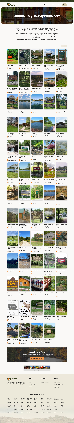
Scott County (35, 273)
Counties (52, 4)
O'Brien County (35, 114)
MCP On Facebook (45, 382)
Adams (15, 398)
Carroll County (35, 295)
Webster (28, 412)
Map (63, 46)
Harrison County (23, 343)
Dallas (48, 401)
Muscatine (49, 408)
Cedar (48, 399)
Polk (35, 409)
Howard (62, 403)
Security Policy (46, 420)
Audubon (35, 398)
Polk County (35, 159)
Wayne (22, 412)
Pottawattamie (43, 409)
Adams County (11, 68)
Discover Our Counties (58, 384)
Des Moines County (48, 69)
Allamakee (23, 398)
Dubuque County (60, 206)
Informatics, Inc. (50, 417)
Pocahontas (29, 409)
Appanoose (29, 398)
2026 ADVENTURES (32, 384)
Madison (48, 406)
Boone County (47, 115)
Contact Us (43, 380)
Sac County (47, 136)
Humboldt (9, 405)
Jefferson (42, 405)
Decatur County (23, 183)
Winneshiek (43, 412)
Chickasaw (9, 401)
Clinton (35, 401)
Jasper (35, 405)
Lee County (22, 250)
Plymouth (22, 409)
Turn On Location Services (36, 358)
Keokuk (62, 405)
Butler (22, 399)
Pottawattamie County (24, 68)
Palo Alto (15, 409)
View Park (10, 67)
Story (28, 410)
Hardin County (35, 68)
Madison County (48, 227)
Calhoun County (11, 137)
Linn (21, 406)
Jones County (47, 91)
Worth (55, 412)
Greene (8, 403)
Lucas (35, 406)
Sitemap (30, 386)
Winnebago (36, 412)
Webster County (48, 160)
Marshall (8, 408)
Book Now (44, 4)
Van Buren (56, 410)
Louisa (28, 406)
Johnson (48, 405)
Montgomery (43, 408)
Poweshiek (49, 409)
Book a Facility (57, 380)
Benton (42, 398)
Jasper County (47, 319)
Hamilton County (11, 92)
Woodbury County (36, 182)
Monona (28, 408)
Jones (55, 405)
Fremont (62, 402)
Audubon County (60, 183)
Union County (10, 320)
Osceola (62, 408)
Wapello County (11, 251)
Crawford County (48, 342)
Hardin (42, 403)
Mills (14, 408)
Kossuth (8, 406)
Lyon (41, 406)
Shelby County (11, 204)
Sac (61, 409)
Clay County (22, 273)
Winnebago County (60, 298)
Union (48, 410)
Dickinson (22, 402)
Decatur (62, 401)
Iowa (21, 405)
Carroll (35, 399)
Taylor (42, 410)
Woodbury (49, 412)
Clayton (28, 401)
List (66, 46)
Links (30, 382)
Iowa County (59, 159)
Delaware (9, 402)
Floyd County (22, 320)
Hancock (35, 403)
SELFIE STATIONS (57, 387)
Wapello (62, 410)
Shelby (15, 410)
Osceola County (11, 343)
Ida (14, 405)
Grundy (15, 403)
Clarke (15, 401)
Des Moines (16, 402)
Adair (8, 398)
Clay (21, 401)
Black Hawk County (60, 69)
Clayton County (11, 227)
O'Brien (55, 408)
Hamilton (29, 403)
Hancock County (11, 114)
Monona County (11, 273)
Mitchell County (35, 91)
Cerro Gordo (56, 399)
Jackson (28, 405)
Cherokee (62, 399)
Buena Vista (16, 399)
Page (8, 409)
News (30, 380)
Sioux (22, 410)
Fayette (42, 402)
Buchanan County (23, 136)
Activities (36, 12)
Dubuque (29, 402)
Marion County (59, 91)
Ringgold (55, 409)
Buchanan (9, 399)
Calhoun (28, 399)
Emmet (35, 402)
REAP (41, 420)
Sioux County (35, 228)
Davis (55, 401)
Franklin (55, 402)
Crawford (42, 401)
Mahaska (55, 406)
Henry (55, 403)
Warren (8, 412)
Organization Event (35, 420)
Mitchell (22, 408)
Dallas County (35, 137)
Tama (35, 410)
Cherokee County (23, 204)
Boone (55, 398)
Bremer (62, 398)
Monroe (35, 408)
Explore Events (57, 382)
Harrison (48, 403)
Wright (62, 412)
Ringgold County (11, 182)
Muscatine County (23, 114)
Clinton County (59, 114)
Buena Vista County (24, 92)
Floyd (48, 402)
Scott (8, 410)
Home (33, 12)
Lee (14, 406)
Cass (42, 399)
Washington (16, 412)
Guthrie (22, 403)
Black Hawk (49, 398)
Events (58, 4)
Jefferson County (23, 160)
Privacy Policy (28, 420)
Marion (62, 406)
